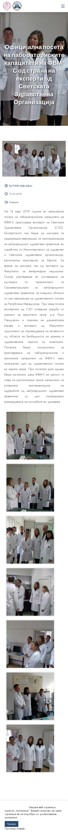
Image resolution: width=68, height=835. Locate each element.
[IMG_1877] (30, 539)
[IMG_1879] (30, 435)
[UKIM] (6, 6)
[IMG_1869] (30, 696)
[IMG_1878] (30, 487)
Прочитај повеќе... (16, 828)
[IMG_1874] (30, 592)
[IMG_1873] (30, 644)
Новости (13, 202)
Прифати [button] (11, 824)
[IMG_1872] (30, 748)
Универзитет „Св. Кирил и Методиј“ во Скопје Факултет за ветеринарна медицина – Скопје (17, 6)
